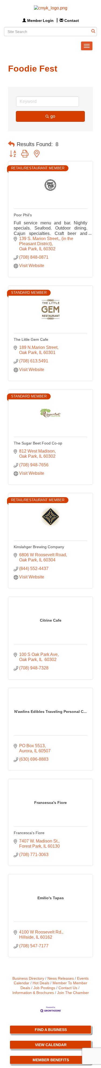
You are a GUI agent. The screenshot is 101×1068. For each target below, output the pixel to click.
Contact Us (67, 988)
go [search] (52, 116)
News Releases (60, 978)
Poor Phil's (23, 215)
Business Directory (28, 978)
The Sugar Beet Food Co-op (38, 443)
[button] (11, 144)
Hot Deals (41, 983)
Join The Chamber (73, 993)
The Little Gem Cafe (31, 339)
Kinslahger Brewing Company (39, 547)
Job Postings (44, 988)
